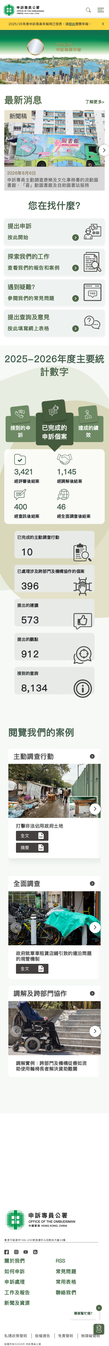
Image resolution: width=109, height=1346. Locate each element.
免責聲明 (65, 1335)
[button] (103, 57)
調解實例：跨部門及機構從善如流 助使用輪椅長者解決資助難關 (51, 1066)
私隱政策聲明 (15, 1335)
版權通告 (42, 1335)
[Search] (100, 10)
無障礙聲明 (90, 1335)
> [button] (88, 808)
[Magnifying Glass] (88, 10)
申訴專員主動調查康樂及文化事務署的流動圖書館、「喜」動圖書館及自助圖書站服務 (52, 182)
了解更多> (95, 102)
